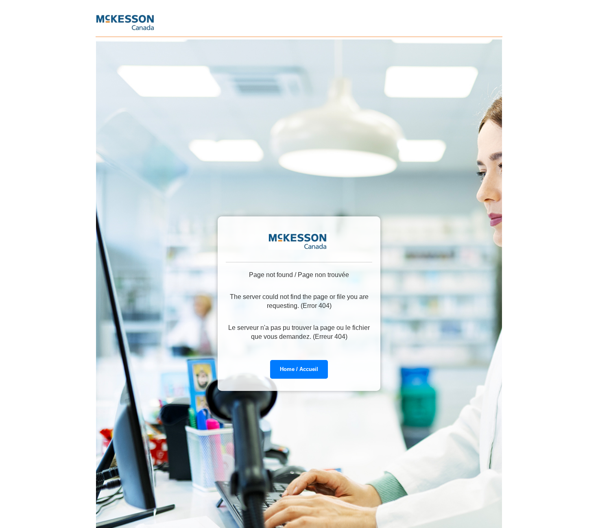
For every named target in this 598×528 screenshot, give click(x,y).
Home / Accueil (299, 369)
